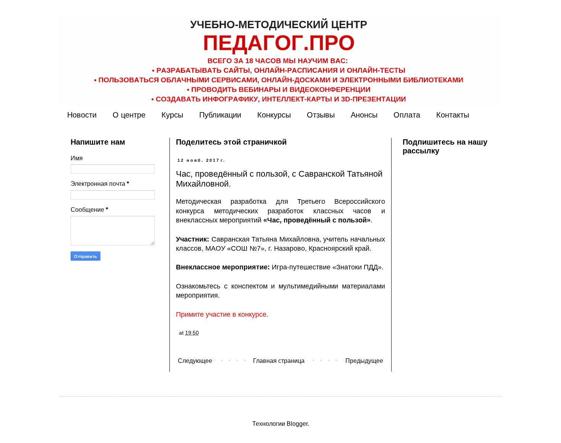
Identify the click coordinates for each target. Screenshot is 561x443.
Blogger (297, 423)
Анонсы (364, 115)
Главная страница (279, 361)
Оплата (406, 115)
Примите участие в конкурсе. (222, 314)
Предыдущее (364, 361)
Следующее (195, 361)
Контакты (452, 115)
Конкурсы (274, 115)
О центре (129, 115)
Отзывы (321, 115)
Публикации (220, 115)
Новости (82, 115)
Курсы (172, 115)
